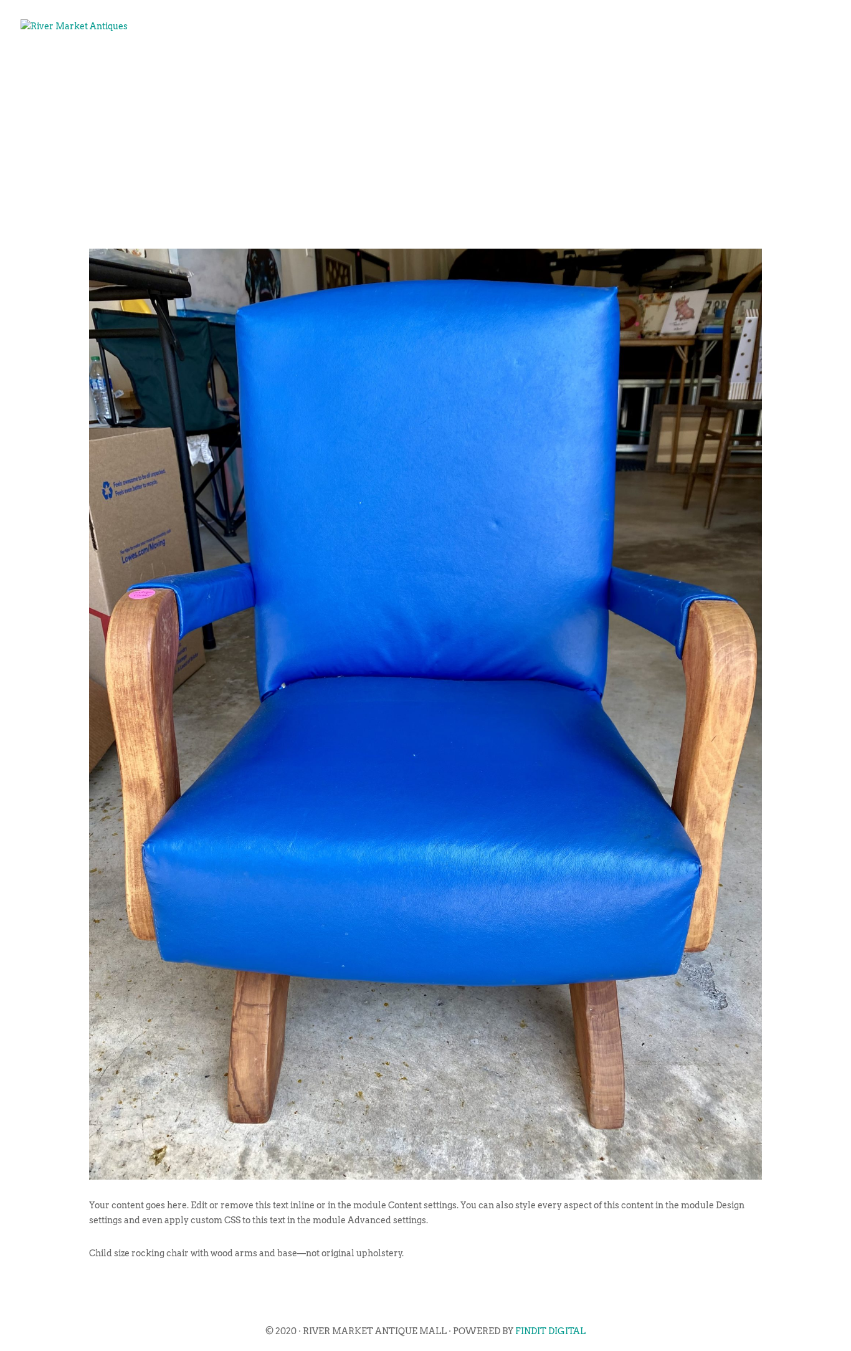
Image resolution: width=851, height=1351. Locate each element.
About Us (420, 66)
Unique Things (666, 66)
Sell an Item (564, 66)
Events (487, 66)
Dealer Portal (773, 66)
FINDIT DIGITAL (550, 1331)
